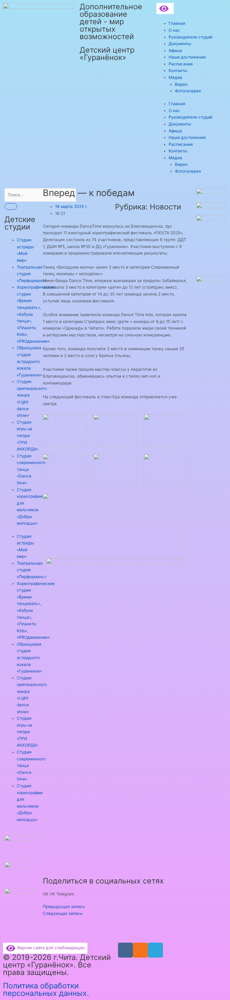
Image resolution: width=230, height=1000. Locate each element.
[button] (46, 894)
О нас (174, 30)
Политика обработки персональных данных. (46, 989)
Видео (181, 84)
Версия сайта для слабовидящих (49, 947)
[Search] (10, 206)
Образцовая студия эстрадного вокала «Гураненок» (29, 361)
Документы (180, 43)
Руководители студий (190, 37)
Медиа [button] (175, 77)
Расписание (181, 64)
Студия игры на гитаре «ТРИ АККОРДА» (27, 435)
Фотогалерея (188, 90)
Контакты (178, 70)
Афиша (175, 50)
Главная (177, 23)
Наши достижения (187, 57)
